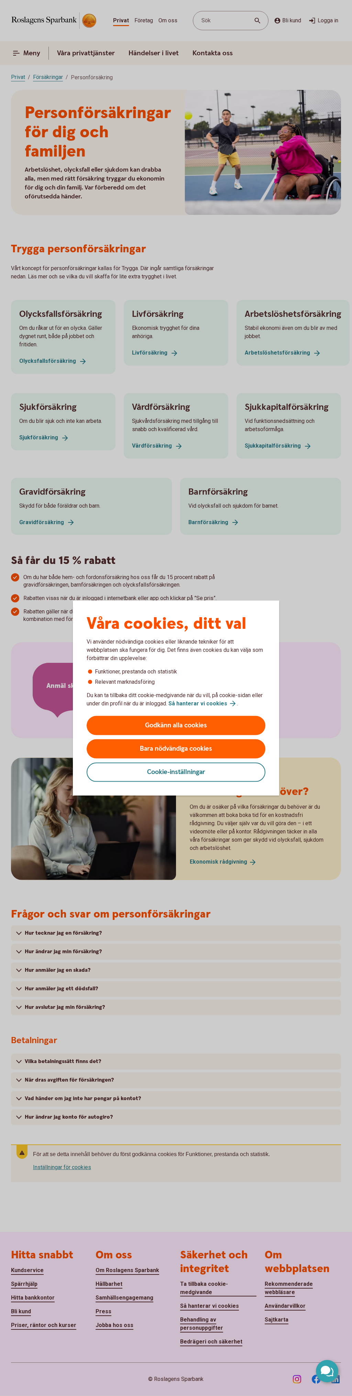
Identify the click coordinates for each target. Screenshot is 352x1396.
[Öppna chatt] (327, 1371)
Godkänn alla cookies (176, 725)
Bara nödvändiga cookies (176, 749)
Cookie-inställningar (176, 772)
